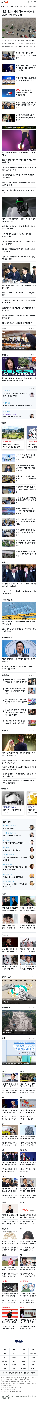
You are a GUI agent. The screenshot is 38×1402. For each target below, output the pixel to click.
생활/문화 (5, 1229)
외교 (21, 1124)
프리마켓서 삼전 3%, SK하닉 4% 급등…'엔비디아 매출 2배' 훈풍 (25, 92)
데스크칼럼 (6, 390)
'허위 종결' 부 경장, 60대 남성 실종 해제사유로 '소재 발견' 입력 (26, 500)
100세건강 (23, 1281)
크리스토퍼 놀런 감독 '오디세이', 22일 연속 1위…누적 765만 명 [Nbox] (27, 1250)
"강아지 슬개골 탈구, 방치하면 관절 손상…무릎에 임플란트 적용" (28, 1322)
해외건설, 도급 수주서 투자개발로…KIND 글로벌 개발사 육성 (27, 1191)
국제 (21, 1097)
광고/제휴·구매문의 (14, 1373)
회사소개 (5, 1373)
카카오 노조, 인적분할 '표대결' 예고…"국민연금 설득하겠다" (26, 478)
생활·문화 (5, 1361)
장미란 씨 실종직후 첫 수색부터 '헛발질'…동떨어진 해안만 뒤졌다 (26, 543)
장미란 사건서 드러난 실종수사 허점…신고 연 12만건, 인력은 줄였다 (26, 55)
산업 (3, 1176)
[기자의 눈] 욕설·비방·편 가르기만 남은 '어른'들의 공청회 (28, 1145)
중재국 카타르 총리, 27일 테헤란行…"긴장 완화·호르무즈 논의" (28, 1119)
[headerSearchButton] (28, 2)
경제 (3, 1097)
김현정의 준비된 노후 (8, 855)
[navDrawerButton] (35, 2)
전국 (3, 1124)
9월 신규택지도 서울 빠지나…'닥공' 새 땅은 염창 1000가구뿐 (12, 447)
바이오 (22, 1202)
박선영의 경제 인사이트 (9, 833)
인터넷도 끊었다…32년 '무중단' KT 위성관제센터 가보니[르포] (26, 521)
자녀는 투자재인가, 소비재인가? (14, 416)
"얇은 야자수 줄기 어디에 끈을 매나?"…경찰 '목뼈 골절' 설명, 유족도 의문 (28, 1086)
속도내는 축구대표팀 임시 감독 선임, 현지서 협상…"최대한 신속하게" (10, 969)
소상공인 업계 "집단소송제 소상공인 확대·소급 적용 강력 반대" (9, 1191)
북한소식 (5, 562)
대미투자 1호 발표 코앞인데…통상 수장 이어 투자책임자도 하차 (10, 1119)
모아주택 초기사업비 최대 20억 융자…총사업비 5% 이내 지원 (28, 1197)
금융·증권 (33, 1353)
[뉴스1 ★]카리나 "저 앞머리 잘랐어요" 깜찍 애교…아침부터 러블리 (28, 1243)
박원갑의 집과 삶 (7, 864)
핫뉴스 (4, 730)
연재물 (3, 788)
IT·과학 (23, 1357)
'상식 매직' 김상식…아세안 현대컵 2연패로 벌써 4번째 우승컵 (9, 951)
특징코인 (31, 807)
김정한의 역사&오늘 (9, 807)
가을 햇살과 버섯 (8, 828)
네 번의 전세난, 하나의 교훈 (12, 836)
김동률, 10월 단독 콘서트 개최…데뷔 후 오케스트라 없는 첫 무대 (28, 927)
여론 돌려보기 (7, 637)
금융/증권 (23, 1150)
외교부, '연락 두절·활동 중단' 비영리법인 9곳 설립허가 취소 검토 (28, 1139)
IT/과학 (4, 1202)
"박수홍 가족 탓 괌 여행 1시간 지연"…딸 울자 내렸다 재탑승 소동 (15, 691)
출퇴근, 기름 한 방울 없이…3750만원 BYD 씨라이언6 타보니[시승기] (9, 1302)
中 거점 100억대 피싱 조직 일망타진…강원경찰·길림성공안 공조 (26, 532)
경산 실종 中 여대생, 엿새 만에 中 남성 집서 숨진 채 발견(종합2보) (16, 701)
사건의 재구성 (7, 600)
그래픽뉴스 (6, 977)
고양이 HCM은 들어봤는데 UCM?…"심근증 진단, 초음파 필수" (28, 1329)
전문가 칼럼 (6, 847)
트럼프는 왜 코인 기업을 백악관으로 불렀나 (17, 406)
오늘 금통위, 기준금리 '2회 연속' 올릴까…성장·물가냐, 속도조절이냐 (26, 67)
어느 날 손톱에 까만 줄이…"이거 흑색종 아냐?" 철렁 (27, 1302)
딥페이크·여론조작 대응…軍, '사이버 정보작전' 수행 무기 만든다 (26, 553)
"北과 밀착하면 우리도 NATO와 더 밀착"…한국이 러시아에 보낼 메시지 (9, 1165)
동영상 (4, 355)
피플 (21, 1255)
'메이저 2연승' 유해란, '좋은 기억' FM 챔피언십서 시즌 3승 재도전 (27, 951)
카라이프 (4, 1281)
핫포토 (4, 328)
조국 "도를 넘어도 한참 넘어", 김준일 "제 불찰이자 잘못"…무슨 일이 (10, 1093)
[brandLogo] (4, 2)
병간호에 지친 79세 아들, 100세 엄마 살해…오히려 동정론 (9, 1329)
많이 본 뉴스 (6, 675)
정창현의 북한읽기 (8, 874)
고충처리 (33, 1373)
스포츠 (4, 935)
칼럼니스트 (6, 411)
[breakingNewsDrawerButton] (31, 2)
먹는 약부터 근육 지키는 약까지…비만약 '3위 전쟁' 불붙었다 (28, 1224)
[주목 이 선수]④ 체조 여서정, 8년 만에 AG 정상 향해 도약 (28, 969)
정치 (3, 1071)
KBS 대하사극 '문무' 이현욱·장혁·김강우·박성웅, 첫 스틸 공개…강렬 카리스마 (16, 712)
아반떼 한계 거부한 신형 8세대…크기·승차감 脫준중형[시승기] (10, 1296)
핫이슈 (3, 423)
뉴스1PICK (6, 1007)
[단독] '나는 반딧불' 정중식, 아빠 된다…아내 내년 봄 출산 (9, 927)
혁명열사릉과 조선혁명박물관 (13, 877)
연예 (3, 894)
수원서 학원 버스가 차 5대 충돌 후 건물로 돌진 (17, 323)
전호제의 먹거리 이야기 (9, 826)
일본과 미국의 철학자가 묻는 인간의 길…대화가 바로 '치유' (10, 1250)
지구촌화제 (5, 1307)
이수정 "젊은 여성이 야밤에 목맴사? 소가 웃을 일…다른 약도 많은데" (28, 1093)
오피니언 (6, 822)
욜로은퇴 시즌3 (7, 414)
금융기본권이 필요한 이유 (11, 850)
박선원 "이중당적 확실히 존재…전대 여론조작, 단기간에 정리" (25, 117)
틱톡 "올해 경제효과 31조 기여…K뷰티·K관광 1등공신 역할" (26, 489)
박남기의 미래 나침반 (8, 881)
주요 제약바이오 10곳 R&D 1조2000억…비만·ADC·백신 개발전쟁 (26, 468)
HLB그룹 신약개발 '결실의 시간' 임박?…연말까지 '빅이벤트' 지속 (28, 1217)
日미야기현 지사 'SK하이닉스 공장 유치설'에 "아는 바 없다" (28, 1112)
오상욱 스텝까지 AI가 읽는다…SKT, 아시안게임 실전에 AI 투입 (26, 510)
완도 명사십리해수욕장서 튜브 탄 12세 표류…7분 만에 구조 (10, 1139)
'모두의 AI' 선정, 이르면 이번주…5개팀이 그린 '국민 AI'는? (25, 457)
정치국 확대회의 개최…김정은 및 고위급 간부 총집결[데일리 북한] (10, 1171)
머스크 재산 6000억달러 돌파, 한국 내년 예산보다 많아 (9, 1322)
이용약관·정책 (25, 1373)
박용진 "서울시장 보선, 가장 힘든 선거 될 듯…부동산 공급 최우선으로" (10, 1086)
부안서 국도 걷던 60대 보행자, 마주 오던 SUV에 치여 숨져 (10, 1145)
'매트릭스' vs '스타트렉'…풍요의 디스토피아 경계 (10, 1243)
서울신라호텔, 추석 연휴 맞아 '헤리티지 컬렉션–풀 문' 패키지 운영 (9, 1197)
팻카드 (4, 1038)
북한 (3, 1150)
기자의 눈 (6, 403)
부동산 (22, 1176)
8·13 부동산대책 (8, 442)
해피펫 (22, 1307)
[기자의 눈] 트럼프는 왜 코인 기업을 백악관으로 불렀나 (28, 1165)
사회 (21, 1071)
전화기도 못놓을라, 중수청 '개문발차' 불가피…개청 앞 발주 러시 (26, 105)
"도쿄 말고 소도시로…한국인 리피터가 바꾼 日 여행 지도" (27, 1270)
